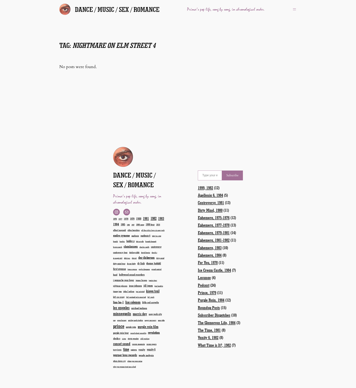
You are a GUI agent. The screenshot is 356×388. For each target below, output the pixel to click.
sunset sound (121, 343)
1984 (116, 224)
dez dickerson (146, 257)
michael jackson (139, 308)
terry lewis (117, 349)
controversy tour (120, 252)
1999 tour (150, 224)
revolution (154, 332)
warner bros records (125, 355)
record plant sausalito (138, 333)
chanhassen (131, 246)
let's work (151, 297)
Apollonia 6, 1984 (210, 195)
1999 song (140, 224)
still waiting (144, 338)
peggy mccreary (150, 320)
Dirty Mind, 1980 (210, 210)
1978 (126, 218)
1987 (132, 225)
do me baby (131, 263)
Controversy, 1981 (211, 202)
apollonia (135, 235)
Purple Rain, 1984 (211, 300)
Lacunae (204, 277)
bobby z (130, 241)
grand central (156, 269)
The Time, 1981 (209, 330)
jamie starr (153, 280)
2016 (158, 224)
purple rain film (148, 326)
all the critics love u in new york (152, 230)
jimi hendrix (158, 286)
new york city (155, 314)
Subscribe (232, 175)
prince (118, 326)
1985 (123, 224)
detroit (134, 258)
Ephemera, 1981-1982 (214, 240)
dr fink (141, 263)
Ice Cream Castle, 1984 (214, 270)
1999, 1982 (205, 187)
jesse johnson (135, 285)
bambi (115, 241)
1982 (153, 218)
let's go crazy (119, 296)
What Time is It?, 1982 (214, 345)
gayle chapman (144, 269)
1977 (120, 218)
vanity (142, 349)
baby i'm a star (156, 236)
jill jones (148, 285)
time (126, 348)
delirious (127, 258)
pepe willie (161, 320)
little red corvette (150, 302)
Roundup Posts (209, 307)
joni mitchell (140, 291)
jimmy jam (117, 291)
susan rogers (151, 344)
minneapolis (122, 313)
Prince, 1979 (207, 292)
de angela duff (117, 258)
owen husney (121, 320)
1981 (146, 218)
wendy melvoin (146, 355)
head (115, 274)
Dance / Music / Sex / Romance (117, 9)
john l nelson (128, 291)
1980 (138, 218)
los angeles (121, 307)
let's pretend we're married (136, 297)
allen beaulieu (134, 230)
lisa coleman (133, 302)
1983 (161, 218)
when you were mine (134, 361)
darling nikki (134, 252)
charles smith (144, 247)
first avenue (119, 269)
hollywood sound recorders (132, 274)
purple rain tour (121, 333)
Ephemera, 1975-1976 (214, 217)
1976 (115, 218)
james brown (141, 280)
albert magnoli (119, 230)
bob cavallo (140, 241)
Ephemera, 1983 (210, 247)
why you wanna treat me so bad (124, 366)
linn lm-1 (118, 302)
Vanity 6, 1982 (208, 337)
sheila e (116, 338)
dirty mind (160, 258)
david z (154, 252)
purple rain (131, 327)
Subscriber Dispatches (214, 315)
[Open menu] (294, 9)
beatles (122, 241)
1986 (128, 225)
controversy (156, 246)
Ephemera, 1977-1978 (214, 225)
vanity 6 (151, 349)
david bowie (145, 252)
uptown (134, 349)
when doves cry (119, 360)
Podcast (203, 285)
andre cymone (121, 235)
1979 (132, 218)
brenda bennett (150, 241)
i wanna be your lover (123, 280)
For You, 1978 (208, 262)
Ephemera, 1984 (210, 255)
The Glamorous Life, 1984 (216, 322)
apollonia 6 (145, 235)
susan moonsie (138, 344)
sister (124, 338)
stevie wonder (133, 338)
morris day (140, 313)
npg (114, 320)
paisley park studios (135, 320)
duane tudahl (153, 263)
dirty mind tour (119, 263)
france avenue (132, 269)
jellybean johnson (120, 285)
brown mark (117, 247)
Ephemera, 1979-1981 (214, 232)
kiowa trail (152, 291)
